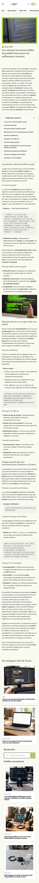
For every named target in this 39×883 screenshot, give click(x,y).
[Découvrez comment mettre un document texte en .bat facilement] (19, 722)
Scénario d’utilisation (11, 135)
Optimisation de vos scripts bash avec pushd (18, 132)
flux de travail (16, 415)
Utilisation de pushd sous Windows (15, 151)
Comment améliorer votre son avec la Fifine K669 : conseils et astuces (17, 837)
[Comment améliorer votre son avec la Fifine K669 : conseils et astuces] (19, 819)
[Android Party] (13, 4)
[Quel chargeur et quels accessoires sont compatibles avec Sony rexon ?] (19, 857)
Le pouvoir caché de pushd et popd (15, 122)
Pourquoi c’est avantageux (12, 158)
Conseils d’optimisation (12, 142)
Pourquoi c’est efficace (11, 139)
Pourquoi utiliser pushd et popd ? (15, 128)
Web (3, 696)
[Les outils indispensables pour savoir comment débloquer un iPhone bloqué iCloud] (19, 778)
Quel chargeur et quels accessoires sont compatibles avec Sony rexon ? (18, 876)
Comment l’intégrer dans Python (15, 154)
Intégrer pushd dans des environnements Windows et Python (17, 146)
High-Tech (7, 794)
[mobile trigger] (3, 4)
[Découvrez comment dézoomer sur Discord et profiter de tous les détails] (19, 680)
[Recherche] (28, 4)
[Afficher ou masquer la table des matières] (28, 118)
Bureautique (6, 738)
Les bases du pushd (10, 125)
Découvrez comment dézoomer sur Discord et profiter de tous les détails (18, 700)
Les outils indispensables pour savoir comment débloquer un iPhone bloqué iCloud (18, 798)
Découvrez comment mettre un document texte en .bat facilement (17, 742)
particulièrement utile (23, 250)
